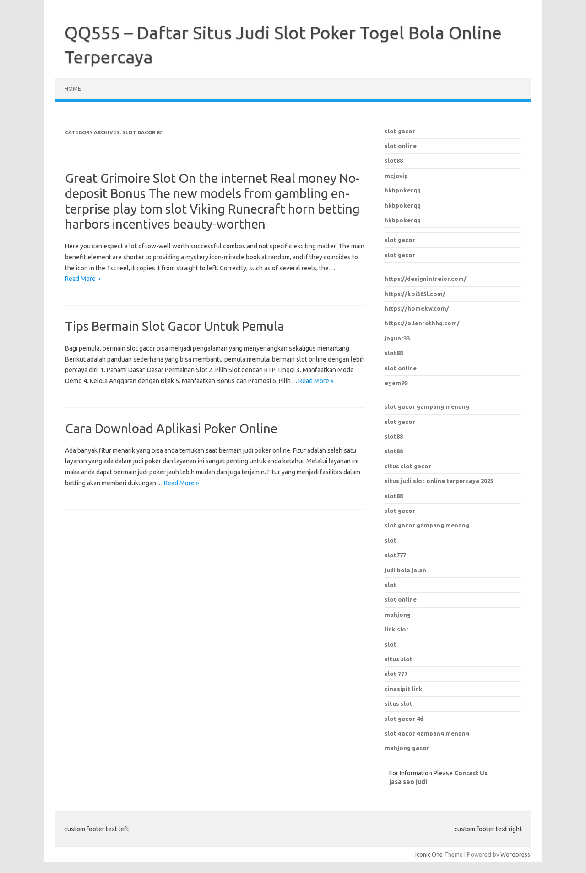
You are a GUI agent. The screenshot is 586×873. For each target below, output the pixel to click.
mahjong (398, 614)
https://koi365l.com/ (415, 294)
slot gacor (400, 131)
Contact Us (471, 773)
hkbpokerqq (403, 190)
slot (390, 585)
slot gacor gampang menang (427, 406)
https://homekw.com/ (417, 308)
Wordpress (515, 854)
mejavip (396, 175)
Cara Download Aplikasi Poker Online (171, 428)
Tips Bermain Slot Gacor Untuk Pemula (174, 326)
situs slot (398, 659)
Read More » (82, 278)
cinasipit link (404, 689)
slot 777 (396, 673)
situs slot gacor (408, 466)
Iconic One (429, 854)
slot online (401, 146)
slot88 (394, 160)
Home (73, 89)
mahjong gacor (407, 748)
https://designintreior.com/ (426, 278)
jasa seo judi (408, 781)
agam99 (396, 382)
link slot (397, 629)
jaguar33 (397, 338)
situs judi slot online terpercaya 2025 (439, 481)
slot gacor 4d (404, 718)
